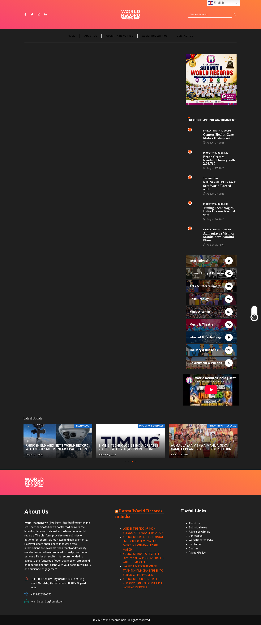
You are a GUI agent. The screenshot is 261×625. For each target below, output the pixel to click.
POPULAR (211, 120)
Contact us (185, 35)
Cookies (194, 548)
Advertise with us (155, 35)
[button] (125, 461)
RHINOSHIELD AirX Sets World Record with (219, 185)
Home (71, 35)
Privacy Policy (197, 552)
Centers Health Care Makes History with (218, 136)
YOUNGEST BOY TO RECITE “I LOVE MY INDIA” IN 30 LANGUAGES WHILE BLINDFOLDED (143, 558)
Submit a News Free (119, 35)
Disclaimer (195, 544)
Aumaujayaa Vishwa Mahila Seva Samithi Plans (218, 236)
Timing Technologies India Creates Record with (219, 211)
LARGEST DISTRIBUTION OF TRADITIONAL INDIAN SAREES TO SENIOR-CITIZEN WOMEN (143, 570)
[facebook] (25, 14)
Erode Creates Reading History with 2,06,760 (219, 160)
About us (90, 35)
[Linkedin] (45, 14)
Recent (195, 120)
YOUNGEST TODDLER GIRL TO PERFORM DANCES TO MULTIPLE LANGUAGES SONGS (143, 583)
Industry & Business (215, 153)
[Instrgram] (39, 14)
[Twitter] (32, 14)
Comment (228, 120)
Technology (210, 178)
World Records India (201, 540)
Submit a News (198, 527)
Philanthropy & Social (217, 131)
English (218, 2)
